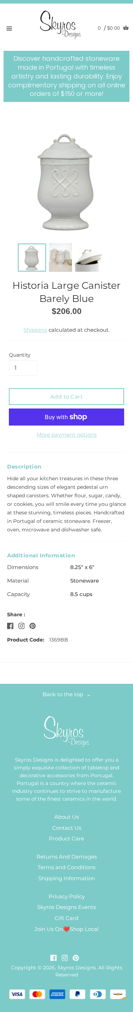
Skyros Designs (76, 967)
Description (24, 466)
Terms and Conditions (66, 867)
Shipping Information (66, 878)
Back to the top (65, 694)
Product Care (66, 838)
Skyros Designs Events (66, 907)
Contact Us (66, 827)
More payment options (66, 434)
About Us (66, 816)
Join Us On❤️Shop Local (66, 929)
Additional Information (41, 555)
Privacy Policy (67, 896)
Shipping (35, 329)
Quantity (20, 355)
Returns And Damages (67, 856)
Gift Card (66, 918)
